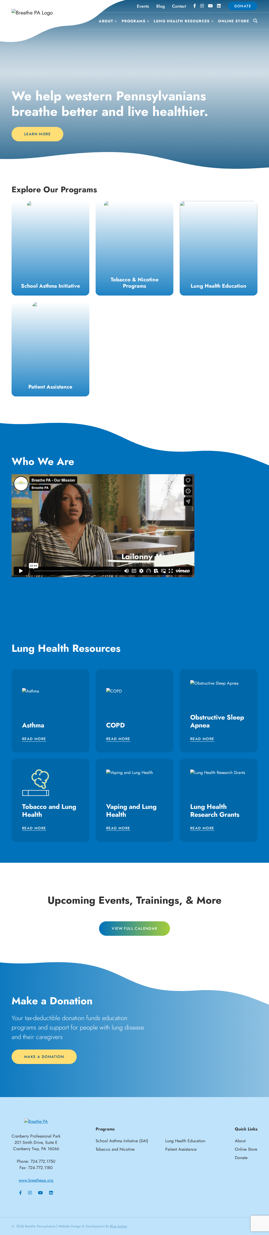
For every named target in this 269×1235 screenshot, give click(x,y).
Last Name (70, 623)
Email (64, 572)
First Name (70, 598)
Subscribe (134, 677)
